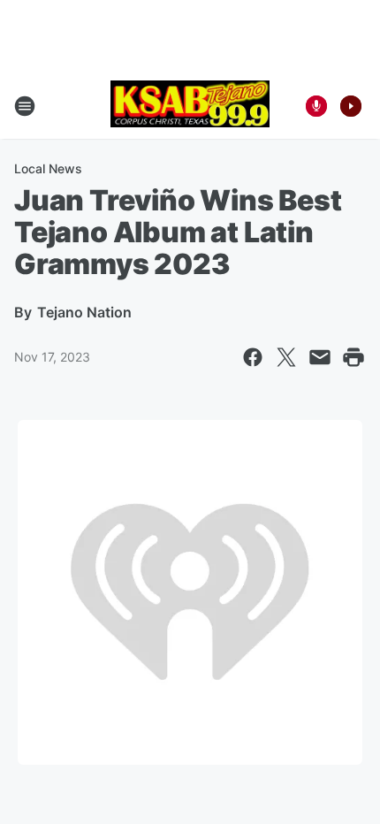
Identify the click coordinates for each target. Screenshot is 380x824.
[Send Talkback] (316, 106)
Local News (48, 168)
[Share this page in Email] (320, 357)
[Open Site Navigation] (24, 106)
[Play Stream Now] (350, 106)
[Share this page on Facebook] (252, 357)
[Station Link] (190, 105)
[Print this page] (353, 357)
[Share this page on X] (286, 357)
